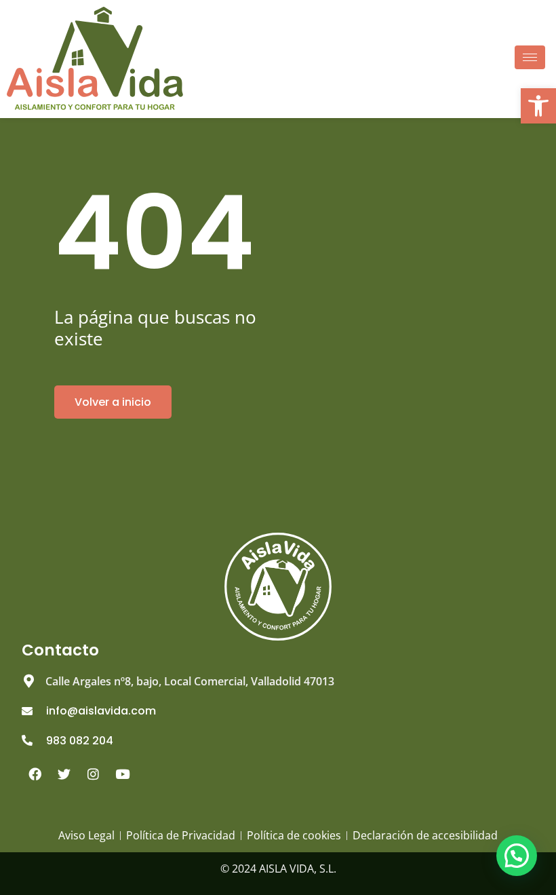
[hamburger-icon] (530, 57)
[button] (516, 855)
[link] (538, 105)
